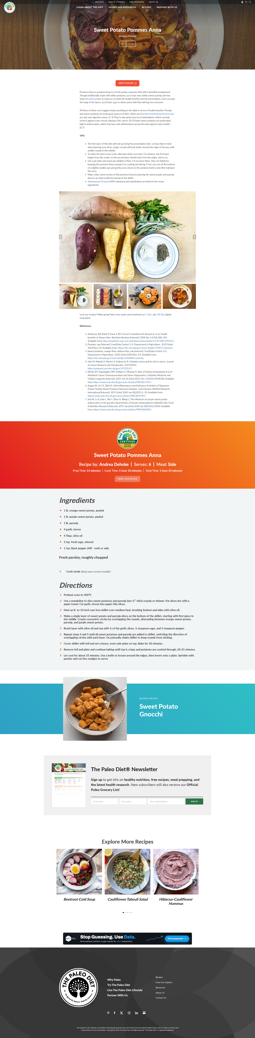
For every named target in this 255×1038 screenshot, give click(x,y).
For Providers (137, 2)
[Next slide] (194, 237)
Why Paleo (114, 979)
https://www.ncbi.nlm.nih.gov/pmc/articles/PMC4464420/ (123, 409)
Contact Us (161, 997)
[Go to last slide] (60, 237)
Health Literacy (116, 2)
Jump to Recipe (126, 83)
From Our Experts (164, 982)
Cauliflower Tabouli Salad (127, 899)
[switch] (61, 571)
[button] (75, 296)
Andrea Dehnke (127, 36)
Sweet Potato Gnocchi (158, 710)
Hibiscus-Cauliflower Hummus (175, 901)
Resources (160, 987)
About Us (153, 2)
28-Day (161, 314)
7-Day (148, 314)
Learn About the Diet (89, 7)
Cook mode (88, 571)
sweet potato (94, 98)
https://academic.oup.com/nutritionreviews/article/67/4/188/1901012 (138, 341)
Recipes (146, 7)
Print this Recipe (127, 479)
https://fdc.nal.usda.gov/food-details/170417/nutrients (145, 347)
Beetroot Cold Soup (79, 899)
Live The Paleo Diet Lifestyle (124, 990)
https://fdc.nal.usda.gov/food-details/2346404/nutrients (116, 358)
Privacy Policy (86, 1030)
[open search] (250, 1)
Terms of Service (169, 1028)
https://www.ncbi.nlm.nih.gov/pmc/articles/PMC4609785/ (117, 395)
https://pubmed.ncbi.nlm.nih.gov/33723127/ (110, 368)
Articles (99, 2)
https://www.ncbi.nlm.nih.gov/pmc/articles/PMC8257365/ (123, 382)
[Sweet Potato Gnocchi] (101, 709)
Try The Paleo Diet (118, 984)
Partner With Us (167, 7)
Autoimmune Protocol (98, 181)
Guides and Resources (122, 7)
